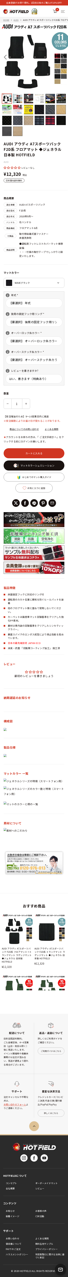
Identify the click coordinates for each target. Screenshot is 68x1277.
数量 (6, 393)
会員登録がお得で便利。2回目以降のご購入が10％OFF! (34, 2)
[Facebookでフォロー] (34, 1158)
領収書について (14, 1243)
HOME (6, 19)
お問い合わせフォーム (15, 1104)
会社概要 (10, 1188)
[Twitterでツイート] (16, 503)
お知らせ (10, 1210)
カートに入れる (34, 453)
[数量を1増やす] (26, 404)
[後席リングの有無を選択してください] (8, 314)
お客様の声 (41, 1210)
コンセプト (11, 1183)
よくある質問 (51, 429)
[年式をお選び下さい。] (8, 295)
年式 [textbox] (17, 295)
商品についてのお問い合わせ (24, 429)
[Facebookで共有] (25, 503)
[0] (55, 11)
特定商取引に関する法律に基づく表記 (50, 1256)
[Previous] (5, 57)
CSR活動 (39, 1216)
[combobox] (34, 283)
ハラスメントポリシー (17, 1254)
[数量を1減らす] (7, 404)
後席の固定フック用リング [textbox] (25, 314)
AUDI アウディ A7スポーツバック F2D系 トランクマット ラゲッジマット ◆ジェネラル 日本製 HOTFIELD (49, 953)
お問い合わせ (12, 1238)
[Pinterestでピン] (43, 503)
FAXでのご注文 (13, 1249)
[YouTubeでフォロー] (44, 1158)
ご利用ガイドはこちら (51, 1050)
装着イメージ (12, 1216)
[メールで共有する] (52, 503)
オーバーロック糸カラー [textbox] (24, 333)
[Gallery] (34, 80)
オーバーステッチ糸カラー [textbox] (25, 352)
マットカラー (11, 272)
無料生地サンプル (44, 1243)
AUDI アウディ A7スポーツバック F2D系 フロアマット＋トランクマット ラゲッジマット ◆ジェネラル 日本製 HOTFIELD (17, 955)
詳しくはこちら (51, 1113)
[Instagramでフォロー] (24, 1158)
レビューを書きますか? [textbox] (22, 370)
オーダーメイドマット (46, 1183)
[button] (12, 167)
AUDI (16, 19)
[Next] (62, 57)
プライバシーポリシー (46, 1249)
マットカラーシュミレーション (37, 465)
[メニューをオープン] (63, 11)
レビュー (39, 1188)
